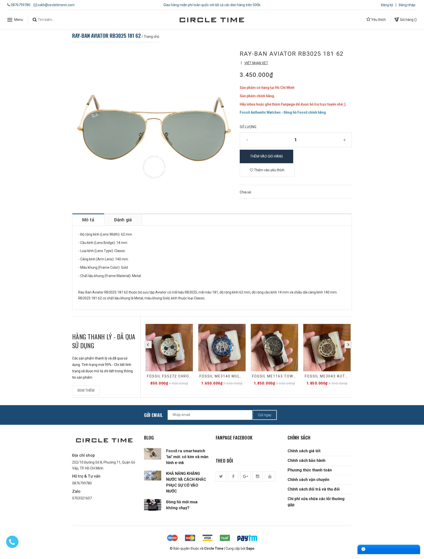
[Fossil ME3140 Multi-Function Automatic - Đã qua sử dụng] (222, 347)
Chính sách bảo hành (306, 460)
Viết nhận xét (256, 63)
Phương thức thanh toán (310, 470)
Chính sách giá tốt (304, 451)
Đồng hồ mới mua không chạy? (182, 505)
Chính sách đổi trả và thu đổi (314, 489)
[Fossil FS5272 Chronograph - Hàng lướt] (169, 347)
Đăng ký (387, 5)
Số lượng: (248, 127)
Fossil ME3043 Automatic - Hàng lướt (346, 376)
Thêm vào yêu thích (268, 170)
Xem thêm (85, 390)
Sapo (250, 548)
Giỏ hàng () (408, 19)
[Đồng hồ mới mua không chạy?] (152, 505)
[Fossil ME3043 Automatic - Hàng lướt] (327, 347)
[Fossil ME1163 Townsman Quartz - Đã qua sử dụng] (274, 347)
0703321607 (82, 498)
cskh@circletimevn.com (56, 5)
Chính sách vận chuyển (308, 479)
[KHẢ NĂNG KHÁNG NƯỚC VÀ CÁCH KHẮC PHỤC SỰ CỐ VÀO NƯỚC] (152, 475)
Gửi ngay (264, 415)
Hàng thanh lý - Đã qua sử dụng (103, 341)
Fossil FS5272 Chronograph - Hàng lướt (191, 376)
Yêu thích (378, 19)
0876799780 (20, 5)
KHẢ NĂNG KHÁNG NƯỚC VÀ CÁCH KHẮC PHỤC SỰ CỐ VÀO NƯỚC (186, 482)
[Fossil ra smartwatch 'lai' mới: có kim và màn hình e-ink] (152, 454)
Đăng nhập (407, 5)
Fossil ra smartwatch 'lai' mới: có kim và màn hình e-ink (187, 457)
